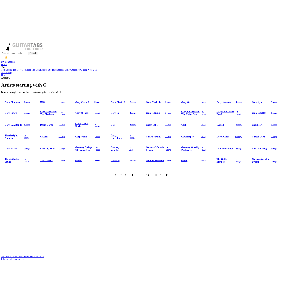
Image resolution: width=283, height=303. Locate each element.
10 (147, 175)
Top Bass (26, 70)
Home (4, 64)
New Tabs (82, 70)
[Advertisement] (89, 22)
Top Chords (6, 70)
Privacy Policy (8, 259)
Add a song (6, 72)
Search (33, 53)
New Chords (71, 70)
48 (167, 175)
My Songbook (8, 62)
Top (3, 67)
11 (156, 175)
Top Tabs (17, 70)
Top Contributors (39, 70)
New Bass (92, 70)
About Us (19, 259)
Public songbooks (56, 70)
